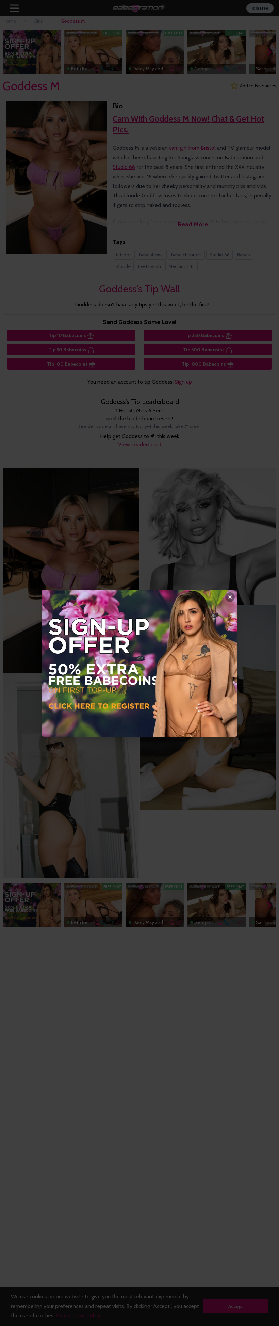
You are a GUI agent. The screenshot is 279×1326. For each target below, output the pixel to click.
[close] (230, 597)
